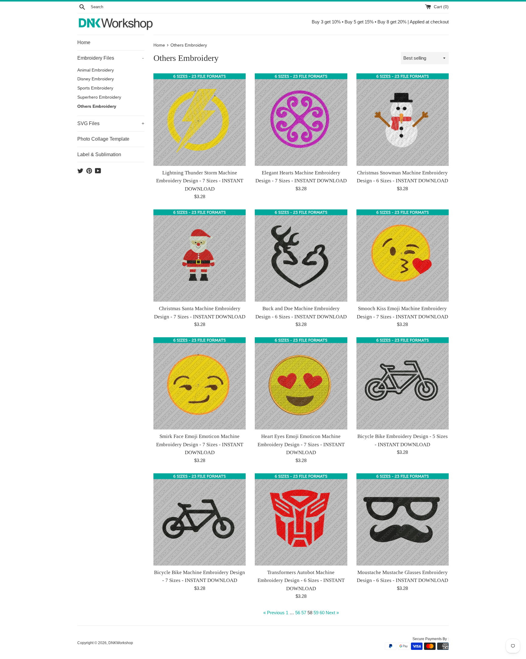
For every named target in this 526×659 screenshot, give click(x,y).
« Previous (274, 612)
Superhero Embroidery (99, 97)
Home (83, 42)
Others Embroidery (96, 106)
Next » (332, 612)
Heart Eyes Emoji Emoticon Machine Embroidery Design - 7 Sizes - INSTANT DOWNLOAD (301, 444)
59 (316, 612)
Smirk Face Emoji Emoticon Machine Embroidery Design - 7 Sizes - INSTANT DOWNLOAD (199, 444)
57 (303, 612)
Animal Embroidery (95, 70)
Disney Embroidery (95, 79)
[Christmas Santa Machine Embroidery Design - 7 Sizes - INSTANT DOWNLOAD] (199, 255)
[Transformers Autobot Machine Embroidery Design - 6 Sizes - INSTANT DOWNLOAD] (301, 519)
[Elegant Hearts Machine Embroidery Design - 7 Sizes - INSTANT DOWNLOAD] (301, 119)
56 (297, 612)
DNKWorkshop (120, 643)
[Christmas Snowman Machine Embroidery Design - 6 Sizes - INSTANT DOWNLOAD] (402, 119)
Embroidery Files (110, 58)
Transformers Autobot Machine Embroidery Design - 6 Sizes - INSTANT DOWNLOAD (301, 580)
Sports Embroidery (95, 88)
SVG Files (110, 123)
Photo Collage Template (103, 139)
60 (322, 612)
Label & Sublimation (99, 154)
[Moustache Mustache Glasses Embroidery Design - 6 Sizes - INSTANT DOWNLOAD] (402, 519)
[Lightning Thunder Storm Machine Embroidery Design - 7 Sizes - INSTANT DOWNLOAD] (199, 119)
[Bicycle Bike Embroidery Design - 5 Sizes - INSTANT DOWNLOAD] (402, 383)
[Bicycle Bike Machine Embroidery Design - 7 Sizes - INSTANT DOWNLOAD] (199, 519)
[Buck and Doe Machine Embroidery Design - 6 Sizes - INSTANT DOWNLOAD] (301, 255)
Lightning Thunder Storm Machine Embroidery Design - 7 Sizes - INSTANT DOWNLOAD (199, 181)
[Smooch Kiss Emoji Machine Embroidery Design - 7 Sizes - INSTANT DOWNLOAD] (402, 255)
